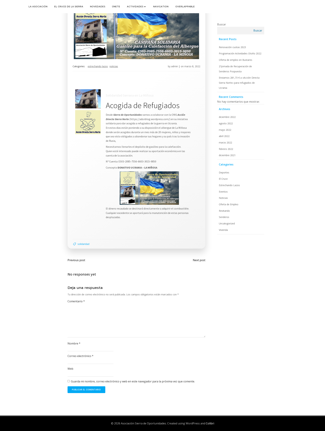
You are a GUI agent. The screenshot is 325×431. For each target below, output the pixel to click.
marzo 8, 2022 (192, 66)
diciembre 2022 (227, 117)
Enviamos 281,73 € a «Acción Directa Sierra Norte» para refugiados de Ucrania (239, 82)
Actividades (135, 6)
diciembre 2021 (227, 155)
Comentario (76, 301)
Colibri (210, 423)
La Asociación (38, 6)
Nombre (74, 343)
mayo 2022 (225, 129)
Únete (116, 6)
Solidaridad (83, 244)
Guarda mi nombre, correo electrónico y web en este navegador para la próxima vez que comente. (133, 381)
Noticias (114, 66)
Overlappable (185, 6)
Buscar (221, 24)
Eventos (223, 191)
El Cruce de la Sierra (68, 6)
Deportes (224, 172)
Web (70, 369)
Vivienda (223, 230)
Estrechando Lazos (98, 66)
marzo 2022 (225, 142)
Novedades (97, 6)
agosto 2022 (226, 123)
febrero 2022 (226, 149)
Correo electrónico (80, 356)
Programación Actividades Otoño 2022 (240, 53)
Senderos (224, 217)
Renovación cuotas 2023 (232, 47)
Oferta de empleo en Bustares (235, 59)
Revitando (224, 210)
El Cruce (223, 178)
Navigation (161, 6)
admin (174, 66)
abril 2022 (224, 136)
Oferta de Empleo (228, 204)
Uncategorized (227, 223)
